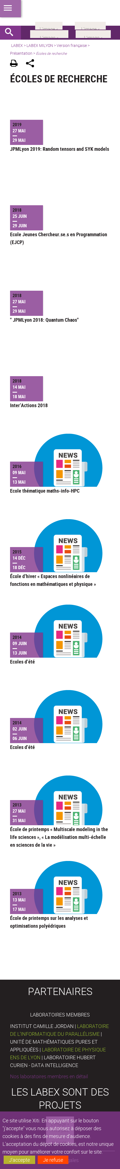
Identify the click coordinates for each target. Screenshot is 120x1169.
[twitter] (90, 25)
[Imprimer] (15, 64)
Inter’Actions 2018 (29, 405)
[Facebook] (49, 33)
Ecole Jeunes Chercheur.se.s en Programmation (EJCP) (58, 238)
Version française (72, 45)
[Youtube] (93, 33)
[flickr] (49, 25)
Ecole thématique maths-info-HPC (45, 490)
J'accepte (19, 1159)
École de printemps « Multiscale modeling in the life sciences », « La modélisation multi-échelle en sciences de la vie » (59, 837)
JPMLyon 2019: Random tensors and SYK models (59, 148)
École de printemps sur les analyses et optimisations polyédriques (49, 922)
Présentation (21, 53)
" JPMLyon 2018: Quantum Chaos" (44, 319)
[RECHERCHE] (11, 33)
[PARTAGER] (32, 64)
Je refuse (53, 1159)
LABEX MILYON (40, 45)
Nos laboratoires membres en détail (49, 1076)
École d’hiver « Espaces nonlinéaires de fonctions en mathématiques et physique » (53, 580)
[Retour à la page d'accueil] (60, 13)
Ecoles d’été (22, 661)
